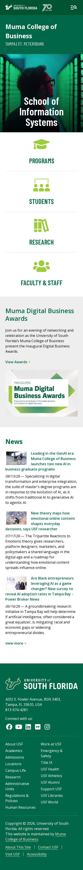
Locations (13, 763)
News (14, 441)
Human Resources (20, 807)
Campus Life (15, 770)
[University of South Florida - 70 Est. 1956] (28, 7)
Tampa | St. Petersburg (24, 43)
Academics (13, 750)
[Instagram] (47, 727)
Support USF (51, 788)
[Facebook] (9, 727)
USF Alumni (50, 782)
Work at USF (51, 744)
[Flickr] (38, 727)
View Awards (16, 362)
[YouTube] (19, 727)
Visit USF (12, 854)
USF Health (50, 769)
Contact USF (48, 847)
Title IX (46, 762)
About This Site (18, 847)
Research (13, 777)
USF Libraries (52, 795)
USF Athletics (51, 775)
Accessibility (37, 854)
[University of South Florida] (41, 683)
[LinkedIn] (28, 727)
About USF (14, 744)
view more (14, 643)
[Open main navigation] (74, 7)
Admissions (14, 757)
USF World (49, 802)
